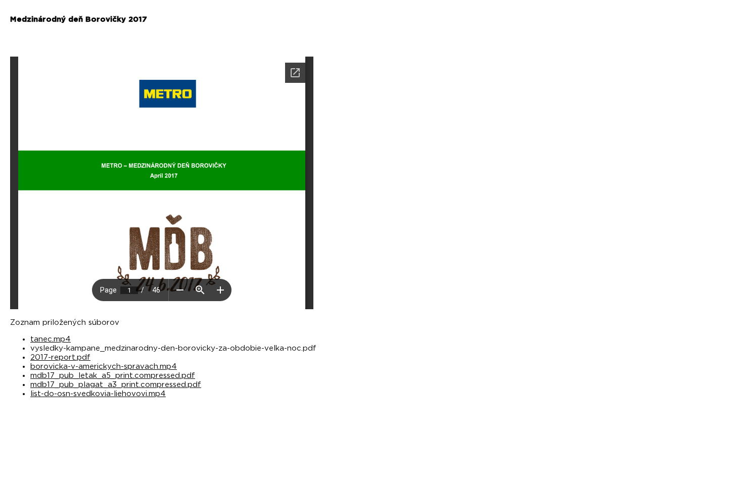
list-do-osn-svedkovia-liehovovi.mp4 (98, 394)
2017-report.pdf (60, 357)
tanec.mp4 (50, 339)
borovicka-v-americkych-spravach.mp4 (103, 366)
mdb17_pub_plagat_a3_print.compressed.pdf (115, 385)
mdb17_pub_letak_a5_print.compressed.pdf (112, 375)
